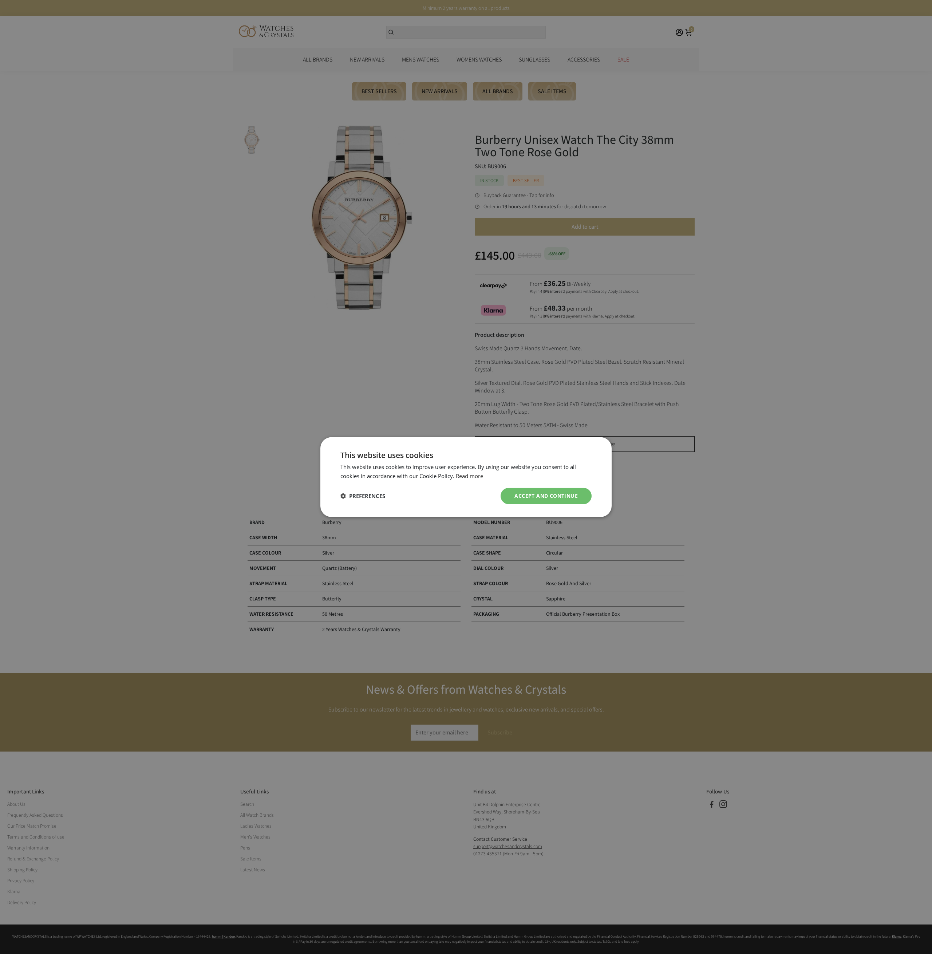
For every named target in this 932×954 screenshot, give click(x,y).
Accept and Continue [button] (546, 495)
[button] (362, 496)
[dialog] (466, 477)
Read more (469, 476)
